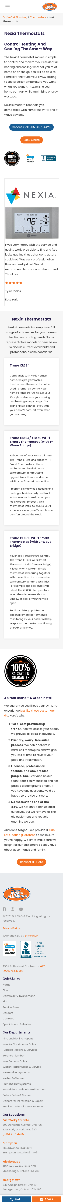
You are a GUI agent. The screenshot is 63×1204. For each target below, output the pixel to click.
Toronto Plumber (13, 1055)
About (7, 990)
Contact (8, 1018)
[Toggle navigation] (7, 6)
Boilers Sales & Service (17, 1095)
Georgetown (11, 1180)
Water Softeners (13, 1078)
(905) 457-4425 (13, 1134)
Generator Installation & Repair (23, 1101)
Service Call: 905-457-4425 (31, 127)
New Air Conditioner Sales (19, 1044)
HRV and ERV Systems (17, 1084)
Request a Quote (31, 862)
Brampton (10, 1143)
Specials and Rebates (17, 1024)
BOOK (49, 1199)
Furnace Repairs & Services (20, 1050)
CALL (18, 1199)
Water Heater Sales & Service (22, 1067)
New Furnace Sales (15, 1061)
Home (6, 984)
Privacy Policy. (11, 928)
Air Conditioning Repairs (18, 1038)
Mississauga (11, 1161)
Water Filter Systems (16, 1072)
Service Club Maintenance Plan (23, 1106)
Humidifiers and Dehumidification (24, 1089)
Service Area (11, 1007)
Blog (5, 1001)
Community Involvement (19, 996)
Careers (8, 1013)
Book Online (31, 140)
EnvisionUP (31, 935)
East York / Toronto (16, 1120)
